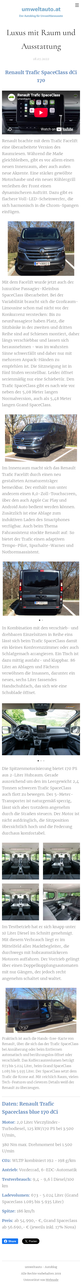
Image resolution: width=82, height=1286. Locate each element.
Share (12, 1241)
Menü (77, 5)
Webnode (52, 1280)
